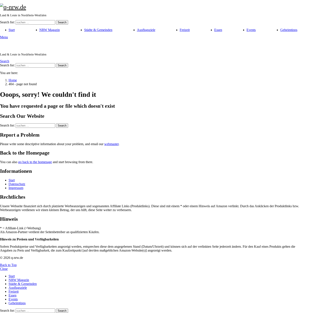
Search (62, 22)
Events (251, 30)
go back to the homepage (35, 162)
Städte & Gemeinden (98, 30)
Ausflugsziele (146, 30)
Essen (218, 30)
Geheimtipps (288, 30)
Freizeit (185, 30)
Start (12, 30)
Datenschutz (17, 184)
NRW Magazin (49, 30)
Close (4, 269)
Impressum (16, 188)
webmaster (111, 144)
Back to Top (8, 265)
